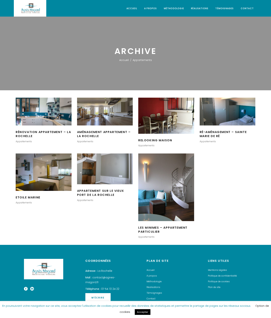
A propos (152, 275)
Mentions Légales (217, 270)
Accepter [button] (142, 312)
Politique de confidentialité (222, 275)
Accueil (124, 60)
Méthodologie (154, 281)
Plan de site (214, 287)
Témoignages (154, 292)
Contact (151, 298)
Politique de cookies (219, 281)
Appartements (24, 141)
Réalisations (153, 287)
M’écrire (98, 297)
